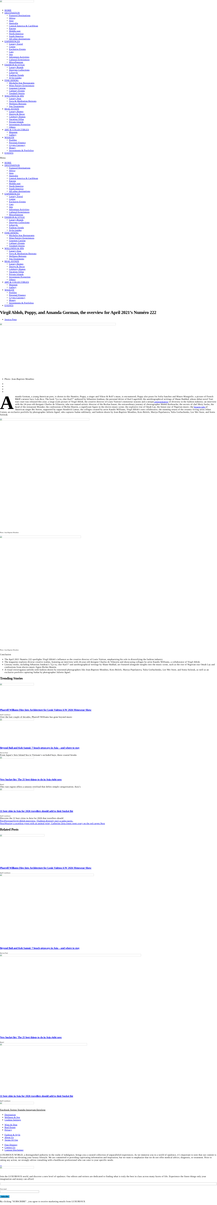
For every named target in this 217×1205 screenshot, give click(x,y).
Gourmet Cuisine (17, 88)
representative (161, 401)
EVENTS (9, 153)
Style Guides (15, 77)
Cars (11, 51)
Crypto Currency (17, 145)
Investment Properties (20, 124)
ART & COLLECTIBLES (17, 129)
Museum (13, 132)
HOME (8, 10)
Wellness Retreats (17, 103)
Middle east (15, 31)
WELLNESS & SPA (14, 96)
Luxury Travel (16, 44)
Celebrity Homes (17, 116)
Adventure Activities (19, 57)
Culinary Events (17, 90)
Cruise (12, 46)
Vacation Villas (16, 119)
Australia (13, 23)
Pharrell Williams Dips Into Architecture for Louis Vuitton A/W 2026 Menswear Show (45, 709)
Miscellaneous (16, 62)
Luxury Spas (15, 98)
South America (16, 36)
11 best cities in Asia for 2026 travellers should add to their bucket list (36, 811)
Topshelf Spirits (17, 93)
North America (16, 33)
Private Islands (16, 122)
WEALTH (9, 137)
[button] (108, 158)
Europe (12, 28)
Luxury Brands (16, 67)
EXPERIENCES (12, 41)
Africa (12, 18)
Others (12, 127)
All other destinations (19, 38)
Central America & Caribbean (23, 25)
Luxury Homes (16, 111)
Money (12, 147)
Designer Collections (19, 70)
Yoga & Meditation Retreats (22, 101)
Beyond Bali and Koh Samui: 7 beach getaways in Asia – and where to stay (39, 747)
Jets (11, 54)
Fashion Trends (16, 75)
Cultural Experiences (19, 59)
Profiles (13, 140)
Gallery (12, 135)
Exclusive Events (17, 49)
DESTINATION (12, 13)
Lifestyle (13, 72)
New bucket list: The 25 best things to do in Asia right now (31, 779)
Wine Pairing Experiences (21, 85)
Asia (11, 20)
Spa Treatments (16, 106)
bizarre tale (200, 407)
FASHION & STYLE (15, 64)
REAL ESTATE (12, 109)
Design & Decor (17, 114)
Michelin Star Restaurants (21, 83)
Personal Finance (17, 142)
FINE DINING (12, 80)
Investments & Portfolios (21, 150)
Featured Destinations (19, 15)
